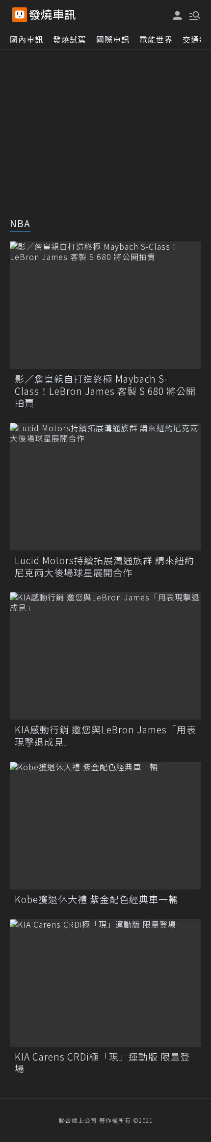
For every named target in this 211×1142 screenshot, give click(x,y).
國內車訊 (26, 39)
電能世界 (156, 39)
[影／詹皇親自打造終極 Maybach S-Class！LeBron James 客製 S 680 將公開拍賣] (105, 305)
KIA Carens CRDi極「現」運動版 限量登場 (102, 1063)
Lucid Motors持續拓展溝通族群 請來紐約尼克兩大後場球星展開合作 (104, 566)
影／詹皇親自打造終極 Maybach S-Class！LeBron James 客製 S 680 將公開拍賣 (105, 391)
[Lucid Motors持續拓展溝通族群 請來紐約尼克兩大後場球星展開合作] (105, 486)
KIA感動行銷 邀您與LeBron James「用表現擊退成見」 (105, 736)
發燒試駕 (69, 39)
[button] (193, 14)
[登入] (177, 15)
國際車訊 (113, 39)
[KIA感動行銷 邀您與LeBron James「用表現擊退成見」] (105, 656)
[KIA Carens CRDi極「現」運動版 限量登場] (105, 983)
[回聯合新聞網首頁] (19, 14)
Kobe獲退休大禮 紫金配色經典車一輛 (96, 899)
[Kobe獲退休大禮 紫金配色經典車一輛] (105, 825)
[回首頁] (52, 14)
